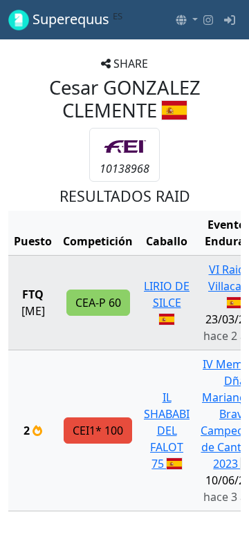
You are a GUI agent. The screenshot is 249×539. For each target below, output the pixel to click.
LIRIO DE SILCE (167, 294)
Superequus (75, 19)
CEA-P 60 (98, 302)
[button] (187, 20)
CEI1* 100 (98, 430)
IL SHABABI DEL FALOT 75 (167, 430)
